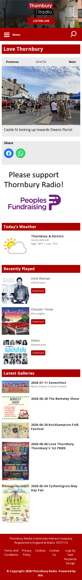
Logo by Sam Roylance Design (70, 556)
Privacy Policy (26, 552)
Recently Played (19, 268)
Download (38, 290)
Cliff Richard (38, 282)
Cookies (40, 550)
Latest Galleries (18, 373)
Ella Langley (38, 313)
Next (70, 62)
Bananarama (38, 344)
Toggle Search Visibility (73, 34)
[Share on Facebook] (9, 153)
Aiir (40, 575)
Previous (10, 62)
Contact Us (54, 552)
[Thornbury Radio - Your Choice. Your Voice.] (41, 8)
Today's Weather (19, 226)
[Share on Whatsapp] (20, 153)
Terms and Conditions (11, 552)
